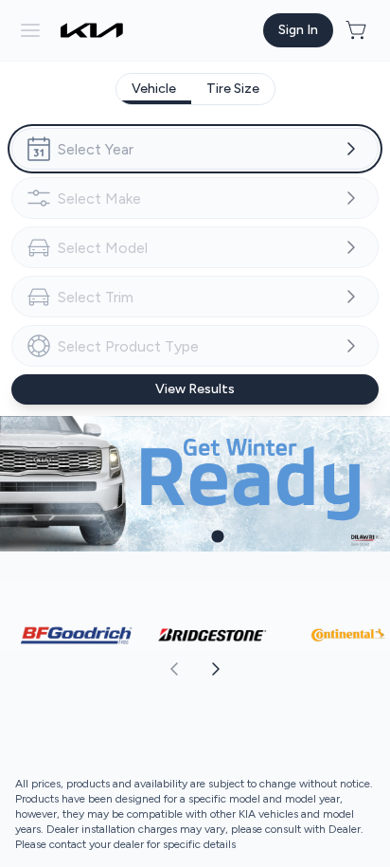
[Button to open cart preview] (358, 30)
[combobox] (195, 149)
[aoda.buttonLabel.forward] (291, 669)
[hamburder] (30, 30)
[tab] (153, 89)
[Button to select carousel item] (172, 536)
